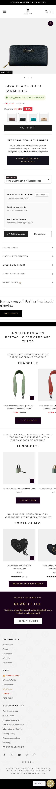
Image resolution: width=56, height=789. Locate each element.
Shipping (7, 743)
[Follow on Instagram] (11, 754)
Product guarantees (11, 738)
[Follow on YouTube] (19, 754)
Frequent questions (11, 720)
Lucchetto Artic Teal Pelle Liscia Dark (19, 489)
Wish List (6, 658)
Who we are (8, 645)
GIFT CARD (8, 698)
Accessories (8, 685)
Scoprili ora (28, 500)
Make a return (8, 716)
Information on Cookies (13, 729)
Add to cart (28, 128)
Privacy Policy (9, 734)
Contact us (7, 654)
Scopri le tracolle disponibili (28, 160)
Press (5, 649)
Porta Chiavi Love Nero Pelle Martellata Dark (19, 567)
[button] (12, 117)
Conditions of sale (10, 711)
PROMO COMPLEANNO (13, 747)
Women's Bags (9, 680)
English (26, 762)
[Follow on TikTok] (26, 754)
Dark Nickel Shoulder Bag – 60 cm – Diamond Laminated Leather (19, 407)
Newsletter (7, 663)
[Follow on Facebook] (4, 754)
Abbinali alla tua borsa (28, 584)
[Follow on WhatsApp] (34, 754)
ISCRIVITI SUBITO (28, 621)
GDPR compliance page (13, 725)
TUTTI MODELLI (28, 420)
